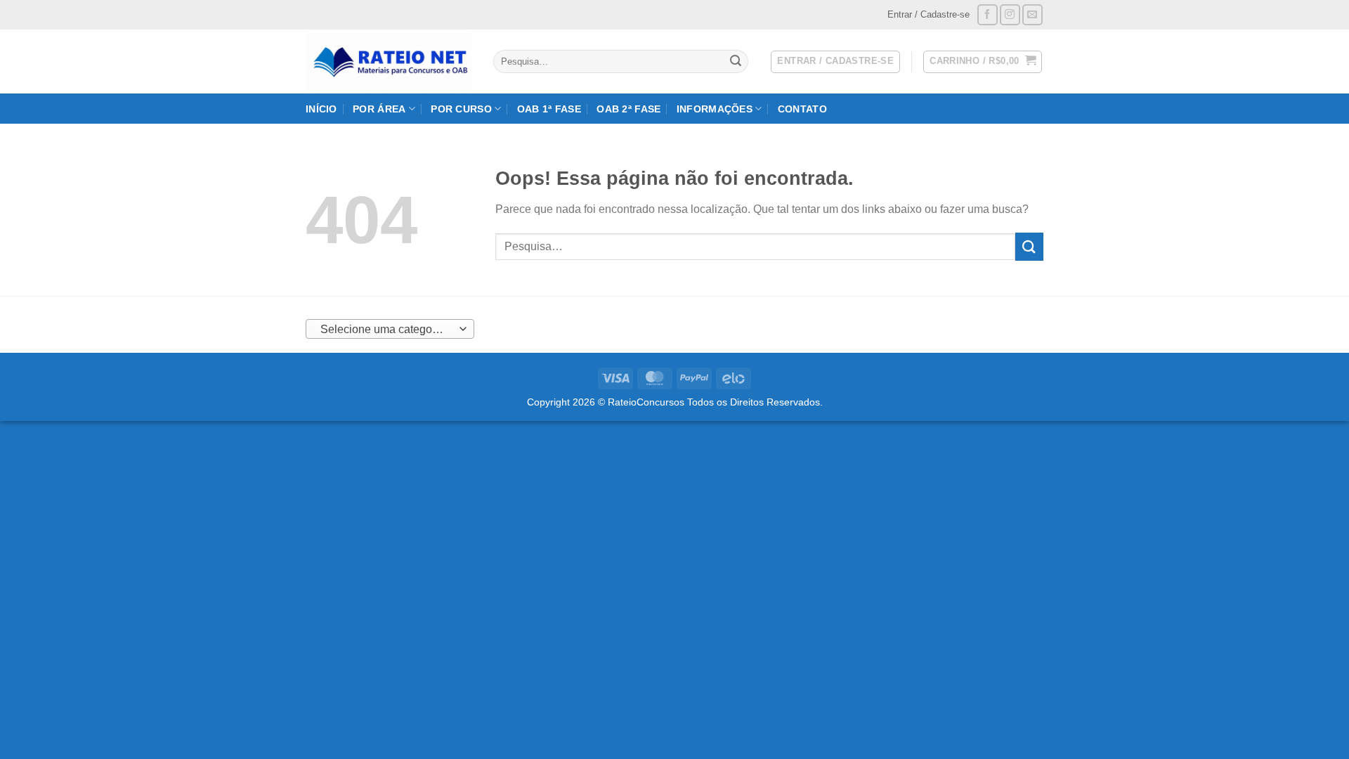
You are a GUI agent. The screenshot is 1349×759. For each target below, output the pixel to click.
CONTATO (802, 109)
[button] (982, 62)
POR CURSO (461, 109)
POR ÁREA (379, 109)
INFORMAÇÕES (714, 109)
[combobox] (390, 329)
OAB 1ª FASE (549, 109)
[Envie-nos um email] (1032, 14)
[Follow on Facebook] (987, 14)
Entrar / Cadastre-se (928, 14)
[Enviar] (736, 62)
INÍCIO (321, 109)
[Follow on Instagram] (1010, 14)
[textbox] (387, 329)
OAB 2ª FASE (628, 109)
